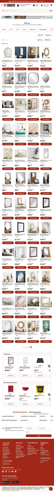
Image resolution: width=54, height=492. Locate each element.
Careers (29, 445)
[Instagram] (9, 471)
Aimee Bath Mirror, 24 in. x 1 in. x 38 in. (20, 61)
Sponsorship (30, 446)
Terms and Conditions (23, 487)
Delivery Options (6, 450)
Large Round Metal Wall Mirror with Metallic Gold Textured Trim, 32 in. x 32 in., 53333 (7, 259)
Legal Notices (41, 487)
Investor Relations (20, 446)
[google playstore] (15, 482)
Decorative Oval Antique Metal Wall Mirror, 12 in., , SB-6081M (45, 87)
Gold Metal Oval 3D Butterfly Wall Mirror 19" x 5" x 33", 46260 (46, 61)
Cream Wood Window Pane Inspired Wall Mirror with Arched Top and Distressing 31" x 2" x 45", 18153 (46, 235)
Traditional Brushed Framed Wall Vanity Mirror (8, 210)
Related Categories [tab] (20, 412)
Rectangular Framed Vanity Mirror (32, 259)
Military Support (19, 451)
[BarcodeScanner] (51, 11)
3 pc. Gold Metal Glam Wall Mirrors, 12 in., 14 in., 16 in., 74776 (7, 161)
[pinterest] (6, 471)
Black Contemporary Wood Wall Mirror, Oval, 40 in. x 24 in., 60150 (7, 235)
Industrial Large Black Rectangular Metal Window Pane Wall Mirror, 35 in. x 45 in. (7, 284)
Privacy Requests (36, 489)
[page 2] (31, 347)
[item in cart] (51, 5)
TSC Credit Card (44, 460)
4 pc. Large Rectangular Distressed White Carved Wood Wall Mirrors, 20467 (8, 309)
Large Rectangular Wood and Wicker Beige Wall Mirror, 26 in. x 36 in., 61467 (20, 210)
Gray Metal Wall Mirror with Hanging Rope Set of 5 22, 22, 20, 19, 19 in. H (33, 136)
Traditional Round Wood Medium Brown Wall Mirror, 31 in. (33, 235)
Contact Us (5, 456)
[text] (39, 24)
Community (18, 450)
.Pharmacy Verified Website (20, 457)
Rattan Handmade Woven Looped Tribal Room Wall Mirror (20, 334)
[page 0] (23, 347)
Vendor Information (32, 451)
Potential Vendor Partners (33, 450)
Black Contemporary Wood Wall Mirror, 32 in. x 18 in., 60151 (20, 185)
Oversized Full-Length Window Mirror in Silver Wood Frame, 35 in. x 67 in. (33, 111)
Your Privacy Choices (12, 487)
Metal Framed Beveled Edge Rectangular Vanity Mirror (20, 136)
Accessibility (47, 487)
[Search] (3, 10)
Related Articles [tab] (35, 412)
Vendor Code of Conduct (15, 489)
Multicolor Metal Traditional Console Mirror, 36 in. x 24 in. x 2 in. (45, 259)
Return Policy (5, 448)
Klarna (41, 462)
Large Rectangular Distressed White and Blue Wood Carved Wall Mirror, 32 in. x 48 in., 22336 (45, 309)
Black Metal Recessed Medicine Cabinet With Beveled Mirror (46, 136)
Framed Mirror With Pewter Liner (20, 235)
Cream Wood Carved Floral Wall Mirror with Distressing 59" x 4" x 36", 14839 (20, 111)
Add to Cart (10, 375)
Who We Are (18, 445)
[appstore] (5, 482)
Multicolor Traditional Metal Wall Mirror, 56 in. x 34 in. (7, 334)
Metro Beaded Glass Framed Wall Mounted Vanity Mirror (33, 61)
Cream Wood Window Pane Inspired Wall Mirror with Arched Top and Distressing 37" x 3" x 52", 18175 (20, 259)
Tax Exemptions (6, 451)
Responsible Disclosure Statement (8, 488)
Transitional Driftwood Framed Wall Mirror (7, 87)
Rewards (42, 448)
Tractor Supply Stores (20, 454)
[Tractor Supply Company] (9, 5)
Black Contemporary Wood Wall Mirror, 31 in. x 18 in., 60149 (7, 185)
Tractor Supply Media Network (32, 454)
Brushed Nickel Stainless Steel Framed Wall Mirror (46, 210)
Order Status (5, 447)
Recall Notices (6, 457)
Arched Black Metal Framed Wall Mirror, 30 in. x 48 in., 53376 (20, 284)
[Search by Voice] (49, 11)
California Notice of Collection (26, 489)
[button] (44, 1)
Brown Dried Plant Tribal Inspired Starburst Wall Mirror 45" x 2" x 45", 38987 (45, 111)
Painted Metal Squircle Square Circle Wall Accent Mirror (33, 87)
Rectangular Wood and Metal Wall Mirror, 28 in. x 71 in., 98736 (33, 334)
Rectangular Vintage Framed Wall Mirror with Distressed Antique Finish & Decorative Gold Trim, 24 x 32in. (7, 111)
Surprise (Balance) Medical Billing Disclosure (24, 488)
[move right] (49, 366)
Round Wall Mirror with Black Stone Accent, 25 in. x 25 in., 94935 (33, 185)
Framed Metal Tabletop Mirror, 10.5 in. (7, 61)
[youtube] (12, 471)
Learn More (41, 1)
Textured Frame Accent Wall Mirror (46, 161)
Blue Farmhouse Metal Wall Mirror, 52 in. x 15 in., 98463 (45, 185)
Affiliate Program (31, 448)
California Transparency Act (33, 487)
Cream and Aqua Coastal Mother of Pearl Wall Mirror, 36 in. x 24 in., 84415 (20, 161)
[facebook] (3, 471)
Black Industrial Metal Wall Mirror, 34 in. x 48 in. (7, 136)
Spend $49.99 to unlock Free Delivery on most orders (23, 1)
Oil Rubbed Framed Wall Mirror (32, 210)
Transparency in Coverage (39, 488)
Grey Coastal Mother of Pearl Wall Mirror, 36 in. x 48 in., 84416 (33, 309)
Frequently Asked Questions (6, 454)
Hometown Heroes (44, 450)
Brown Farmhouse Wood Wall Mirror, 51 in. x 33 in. (45, 284)
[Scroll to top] (51, 489)
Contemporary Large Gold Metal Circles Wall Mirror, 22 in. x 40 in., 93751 (46, 334)
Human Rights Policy (6, 489)
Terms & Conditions (44, 454)
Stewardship (18, 448)
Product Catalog (19, 453)
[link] (14, 24)
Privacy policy (4, 487)
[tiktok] (15, 471)
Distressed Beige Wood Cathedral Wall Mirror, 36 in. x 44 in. (33, 284)
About (41, 447)
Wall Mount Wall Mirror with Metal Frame (20, 87)
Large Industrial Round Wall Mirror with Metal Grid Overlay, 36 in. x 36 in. (20, 309)
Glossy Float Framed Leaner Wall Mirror (33, 161)
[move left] (5, 366)
